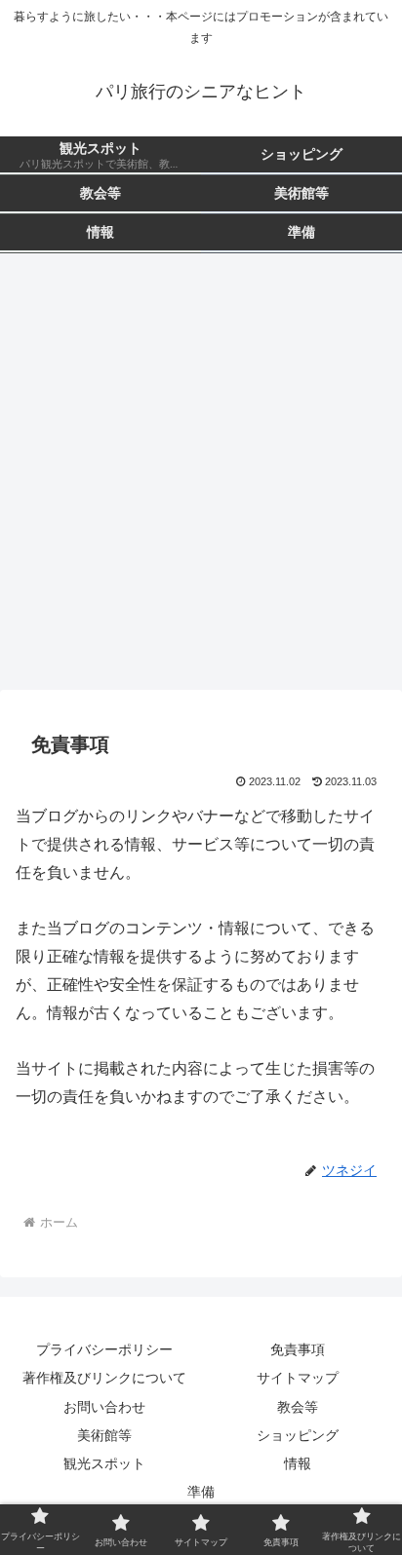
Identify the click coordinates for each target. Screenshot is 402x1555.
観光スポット (104, 1463)
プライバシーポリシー (104, 1349)
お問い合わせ (104, 1407)
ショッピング (298, 1435)
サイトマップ (298, 1377)
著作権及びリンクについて (104, 1377)
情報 (297, 1463)
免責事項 (297, 1349)
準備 (201, 1491)
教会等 (297, 1407)
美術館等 (104, 1435)
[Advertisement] (201, 477)
